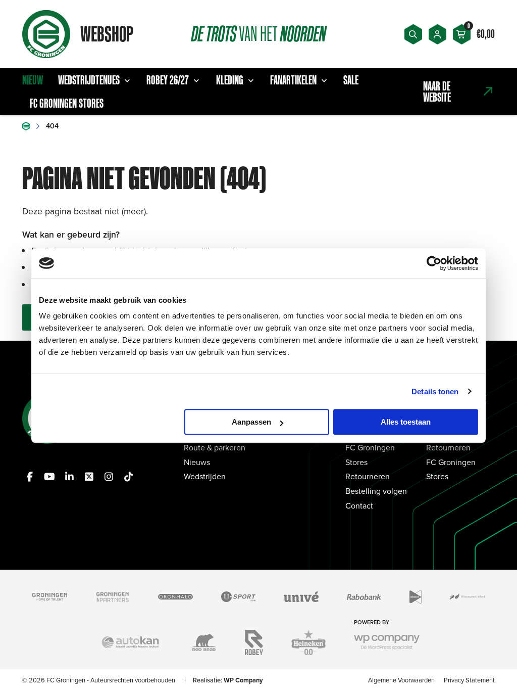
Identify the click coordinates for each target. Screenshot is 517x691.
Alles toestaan (406, 422)
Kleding (229, 80)
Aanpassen (251, 422)
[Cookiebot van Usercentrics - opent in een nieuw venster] (434, 263)
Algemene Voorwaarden (401, 679)
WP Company (243, 680)
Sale (350, 80)
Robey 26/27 (167, 80)
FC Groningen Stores (67, 103)
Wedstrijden (205, 476)
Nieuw (32, 80)
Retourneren (367, 476)
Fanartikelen (293, 80)
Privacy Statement (469, 679)
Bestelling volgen (376, 490)
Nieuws (197, 462)
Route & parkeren (214, 447)
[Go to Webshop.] (26, 126)
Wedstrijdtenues (89, 80)
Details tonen (434, 391)
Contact (359, 505)
